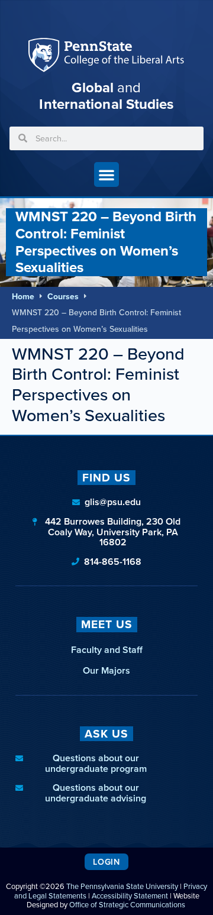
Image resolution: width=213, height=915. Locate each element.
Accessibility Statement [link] (130, 895)
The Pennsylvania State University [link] (122, 886)
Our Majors (106, 670)
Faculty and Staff (107, 650)
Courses (63, 296)
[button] (106, 174)
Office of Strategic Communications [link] (127, 904)
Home (23, 296)
